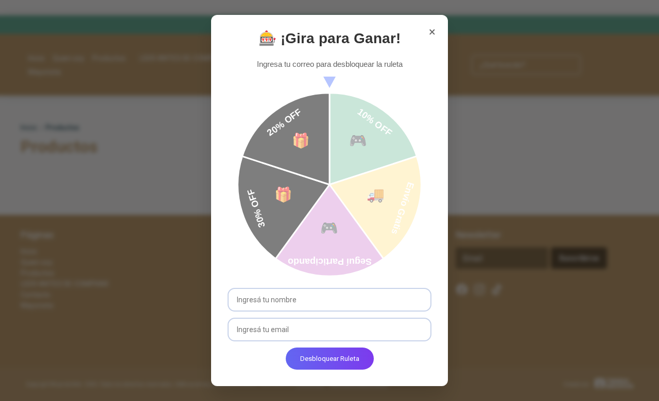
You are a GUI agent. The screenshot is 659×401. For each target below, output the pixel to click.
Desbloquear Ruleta (329, 358)
